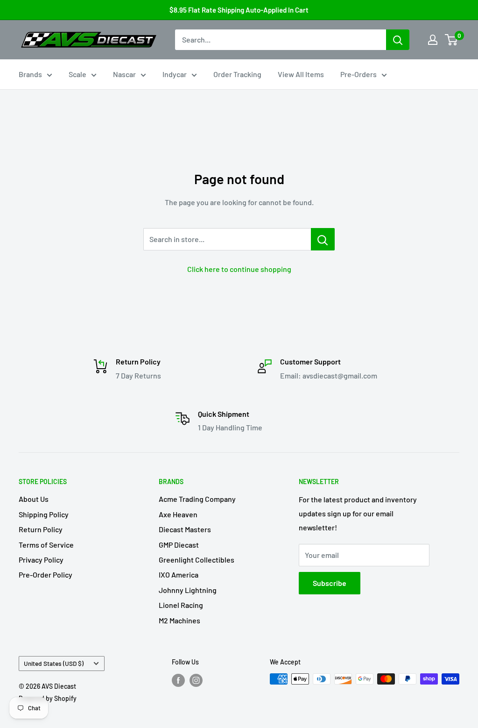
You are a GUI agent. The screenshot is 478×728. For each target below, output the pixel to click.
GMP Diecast (179, 544)
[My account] (432, 40)
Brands (30, 74)
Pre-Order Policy (45, 574)
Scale (77, 74)
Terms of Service (46, 544)
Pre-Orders (358, 74)
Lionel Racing (181, 604)
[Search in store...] (323, 239)
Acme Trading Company (197, 498)
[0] (451, 39)
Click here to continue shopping (239, 268)
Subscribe (329, 582)
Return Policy (41, 529)
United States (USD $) (54, 663)
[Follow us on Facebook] (178, 679)
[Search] (397, 39)
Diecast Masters (185, 529)
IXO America (178, 574)
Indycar (174, 74)
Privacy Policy (41, 559)
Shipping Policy (44, 514)
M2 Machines (179, 620)
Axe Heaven (178, 514)
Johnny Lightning (188, 589)
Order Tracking (237, 74)
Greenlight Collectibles (196, 559)
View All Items (301, 74)
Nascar (124, 74)
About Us (34, 498)
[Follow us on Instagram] (196, 679)
